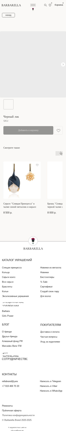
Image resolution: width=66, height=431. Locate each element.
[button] (9, 406)
